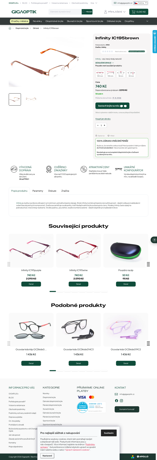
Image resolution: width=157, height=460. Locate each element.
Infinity (98, 59)
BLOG (24, 3)
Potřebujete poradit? (39, 3)
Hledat (89, 12)
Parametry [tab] (38, 190)
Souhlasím (109, 433)
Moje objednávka (16, 446)
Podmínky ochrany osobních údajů (22, 413)
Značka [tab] (65, 190)
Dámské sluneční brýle (52, 413)
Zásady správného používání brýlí (22, 439)
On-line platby (14, 421)
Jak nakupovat (14, 435)
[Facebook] (116, 400)
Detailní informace (103, 63)
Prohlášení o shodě (16, 425)
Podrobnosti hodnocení (136, 51)
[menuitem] (19, 21)
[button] (52, 291)
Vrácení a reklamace (60, 3)
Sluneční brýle (48, 409)
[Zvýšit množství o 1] (104, 126)
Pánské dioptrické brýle (52, 405)
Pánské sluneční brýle (51, 417)
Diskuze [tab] (52, 190)
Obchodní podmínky (80, 3)
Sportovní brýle (49, 420)
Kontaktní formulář (126, 409)
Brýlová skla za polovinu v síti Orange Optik (23, 429)
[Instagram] (121, 400)
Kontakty (12, 442)
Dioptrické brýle (49, 397)
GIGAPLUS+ (14, 3)
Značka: (100, 47)
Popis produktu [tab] (19, 190)
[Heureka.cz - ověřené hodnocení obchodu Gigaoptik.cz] (91, 407)
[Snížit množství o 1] (98, 126)
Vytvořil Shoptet (123, 456)
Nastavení (47, 455)
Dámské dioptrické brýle (53, 401)
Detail (31, 284)
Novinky (46, 393)
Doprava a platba (15, 417)
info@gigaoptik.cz (127, 394)
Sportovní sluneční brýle (52, 424)
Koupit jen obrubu (103, 119)
